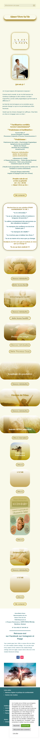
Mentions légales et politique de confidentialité (19, 692)
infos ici (20, 464)
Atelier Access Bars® (20, 285)
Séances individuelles (20, 278)
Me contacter (20, 195)
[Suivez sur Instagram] (21, 657)
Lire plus (15, 733)
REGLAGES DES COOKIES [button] (21, 729)
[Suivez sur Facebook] (18, 657)
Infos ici (20, 539)
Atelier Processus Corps (20, 351)
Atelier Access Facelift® (20, 318)
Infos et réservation (20, 438)
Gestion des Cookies (11, 695)
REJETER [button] (16, 725)
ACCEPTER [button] (25, 725)
